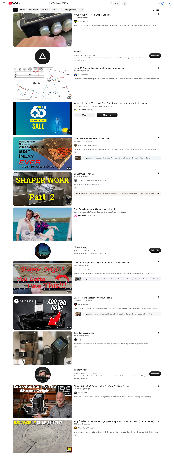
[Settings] (156, 3)
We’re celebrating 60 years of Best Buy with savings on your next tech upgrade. (111, 103)
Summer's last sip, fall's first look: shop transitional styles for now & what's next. (100, 212)
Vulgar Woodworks (84, 304)
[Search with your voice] (124, 3)
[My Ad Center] (159, 103)
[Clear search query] (111, 3)
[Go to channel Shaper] (76, 339)
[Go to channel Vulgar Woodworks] (76, 304)
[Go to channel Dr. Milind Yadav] (76, 74)
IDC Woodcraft (82, 393)
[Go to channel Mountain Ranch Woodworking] (76, 145)
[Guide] (4, 3)
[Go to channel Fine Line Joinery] (76, 269)
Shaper (80, 339)
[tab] (15, 10)
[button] (75, 109)
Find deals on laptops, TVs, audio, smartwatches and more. (93, 106)
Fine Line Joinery (83, 269)
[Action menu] (158, 14)
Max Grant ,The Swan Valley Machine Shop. (92, 180)
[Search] (116, 3)
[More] (158, 158)
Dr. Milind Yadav (83, 75)
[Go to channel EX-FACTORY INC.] (76, 21)
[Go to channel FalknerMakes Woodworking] (76, 428)
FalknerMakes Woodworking (87, 428)
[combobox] (80, 3)
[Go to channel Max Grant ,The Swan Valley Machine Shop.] (76, 180)
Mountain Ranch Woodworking (88, 145)
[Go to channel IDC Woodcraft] (76, 392)
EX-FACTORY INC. (83, 21)
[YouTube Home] (14, 3)
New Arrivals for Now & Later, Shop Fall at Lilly (95, 209)
